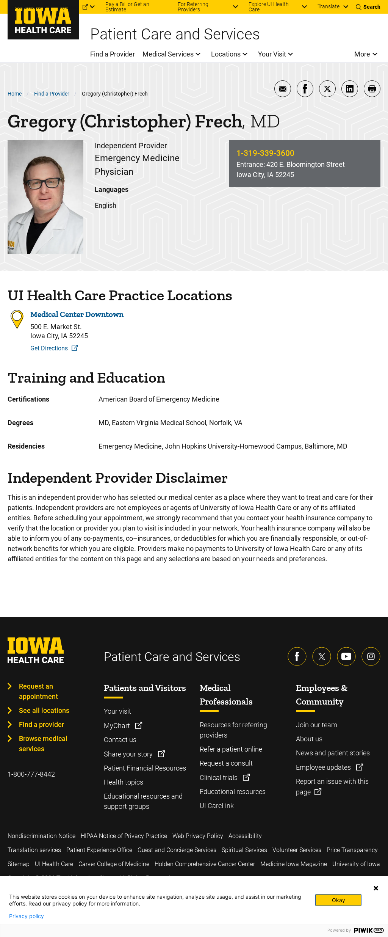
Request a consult (226, 763)
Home (15, 94)
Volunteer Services (296, 850)
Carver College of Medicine (113, 864)
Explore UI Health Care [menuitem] (269, 7)
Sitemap (19, 864)
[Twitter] (321, 656)
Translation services (34, 850)
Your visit (117, 711)
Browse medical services (43, 744)
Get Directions (49, 348)
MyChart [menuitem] (68, 7)
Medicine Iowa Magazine (293, 864)
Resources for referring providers (233, 730)
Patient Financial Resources (145, 768)
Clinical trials (219, 778)
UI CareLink (217, 806)
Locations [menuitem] (226, 54)
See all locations (44, 710)
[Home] (43, 19)
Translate (329, 6)
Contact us (120, 740)
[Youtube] (346, 656)
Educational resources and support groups (143, 801)
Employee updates (324, 767)
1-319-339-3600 (265, 153)
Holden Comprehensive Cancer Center (205, 864)
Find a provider (41, 724)
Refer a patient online (231, 749)
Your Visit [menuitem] (272, 54)
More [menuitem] (362, 54)
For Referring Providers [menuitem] (193, 7)
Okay (338, 900)
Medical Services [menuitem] (168, 54)
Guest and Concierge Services (177, 850)
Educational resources (233, 792)
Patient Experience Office (99, 850)
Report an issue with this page (332, 786)
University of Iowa (356, 864)
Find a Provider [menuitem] (112, 54)
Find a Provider (51, 94)
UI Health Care (54, 864)
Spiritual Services (244, 850)
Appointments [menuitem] (24, 7)
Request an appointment (38, 691)
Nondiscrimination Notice (41, 836)
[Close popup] (376, 888)
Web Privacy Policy (197, 836)
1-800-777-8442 (31, 774)
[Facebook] (297, 656)
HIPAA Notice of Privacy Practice (124, 836)
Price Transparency (352, 850)
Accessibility (245, 836)
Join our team (316, 725)
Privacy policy (26, 916)
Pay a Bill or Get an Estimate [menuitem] (127, 7)
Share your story (129, 754)
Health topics (123, 782)
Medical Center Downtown (77, 314)
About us (309, 739)
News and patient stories (333, 753)
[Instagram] (370, 656)
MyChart (117, 726)
